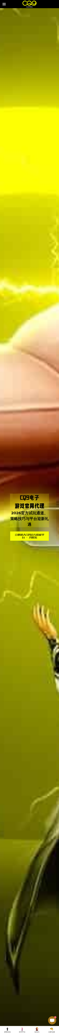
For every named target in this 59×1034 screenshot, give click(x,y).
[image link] (29, 4)
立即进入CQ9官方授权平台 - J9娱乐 (29, 536)
